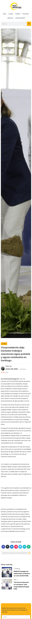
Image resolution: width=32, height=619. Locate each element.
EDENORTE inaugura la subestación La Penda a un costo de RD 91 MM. (22, 573)
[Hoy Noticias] (16, 6)
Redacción (9, 366)
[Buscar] (29, 24)
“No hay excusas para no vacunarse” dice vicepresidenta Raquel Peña (21, 585)
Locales (4, 343)
